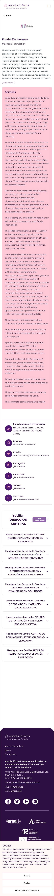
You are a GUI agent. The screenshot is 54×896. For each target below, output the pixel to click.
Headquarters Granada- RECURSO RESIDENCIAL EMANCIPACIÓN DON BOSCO (25, 538)
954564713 (18, 787)
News (8, 750)
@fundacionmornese (23, 477)
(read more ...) (8, 82)
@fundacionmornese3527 (26, 500)
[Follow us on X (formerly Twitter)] (17, 801)
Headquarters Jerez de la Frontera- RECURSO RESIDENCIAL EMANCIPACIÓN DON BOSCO (25, 588)
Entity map (10, 754)
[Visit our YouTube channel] (26, 801)
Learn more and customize (27, 890)
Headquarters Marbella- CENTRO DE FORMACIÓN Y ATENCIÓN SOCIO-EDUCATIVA (25, 604)
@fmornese (19, 466)
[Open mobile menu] (50, 6)
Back (8, 15)
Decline (27, 883)
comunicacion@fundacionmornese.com (33, 455)
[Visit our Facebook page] (8, 801)
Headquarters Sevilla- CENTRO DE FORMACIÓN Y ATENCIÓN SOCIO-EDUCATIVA (25, 637)
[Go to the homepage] (16, 6)
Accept (27, 876)
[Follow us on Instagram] (35, 801)
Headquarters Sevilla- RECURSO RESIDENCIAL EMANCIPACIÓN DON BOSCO (25, 654)
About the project (14, 746)
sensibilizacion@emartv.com (26, 782)
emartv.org (16, 791)
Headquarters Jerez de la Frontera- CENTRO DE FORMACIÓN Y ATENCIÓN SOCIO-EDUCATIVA (25, 554)
